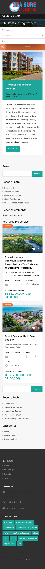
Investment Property (21, 533)
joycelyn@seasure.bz (16, 508)
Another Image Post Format (16, 203)
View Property (22, 248)
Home (6, 465)
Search (7, 166)
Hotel (6, 533)
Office (13, 538)
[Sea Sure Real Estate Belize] (22, 11)
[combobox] (22, 30)
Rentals (7, 474)
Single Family (9, 544)
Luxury (7, 432)
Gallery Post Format (12, 192)
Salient (27, 560)
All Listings (9, 470)
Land (6, 538)
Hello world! (9, 188)
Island (35, 533)
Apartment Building (24, 522)
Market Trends (29, 94)
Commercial (9, 527)
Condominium (23, 527)
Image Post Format (12, 195)
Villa (19, 544)
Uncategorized (10, 439)
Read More (12, 149)
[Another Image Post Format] (22, 66)
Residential (32, 538)
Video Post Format (12, 199)
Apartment (8, 522)
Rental (22, 538)
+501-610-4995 (13, 16)
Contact (7, 478)
